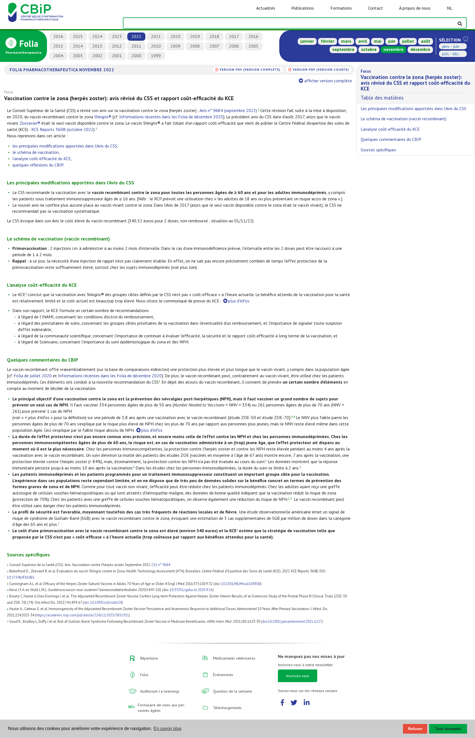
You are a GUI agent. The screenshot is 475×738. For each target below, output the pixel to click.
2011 (136, 46)
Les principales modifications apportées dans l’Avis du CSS (413, 108)
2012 (117, 46)
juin (391, 41)
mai (377, 41)
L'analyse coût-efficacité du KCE (390, 129)
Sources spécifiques (378, 149)
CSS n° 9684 (160, 564)
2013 (97, 46)
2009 (175, 46)
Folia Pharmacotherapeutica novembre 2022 (62, 69)
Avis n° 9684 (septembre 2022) (228, 110)
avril (362, 41)
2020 (175, 36)
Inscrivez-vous (297, 675)
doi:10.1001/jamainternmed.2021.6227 (292, 621)
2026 (58, 36)
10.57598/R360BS (20, 577)
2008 (195, 46)
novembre (393, 49)
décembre (420, 49)
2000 (136, 55)
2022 (136, 36)
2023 (117, 36)
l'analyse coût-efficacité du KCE (41, 158)
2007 (214, 46)
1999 (156, 55)
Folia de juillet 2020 (33, 375)
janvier (307, 41)
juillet (408, 41)
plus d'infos (238, 301)
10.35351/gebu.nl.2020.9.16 (191, 589)
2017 (234, 36)
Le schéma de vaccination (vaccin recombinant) (403, 118)
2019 (195, 36)
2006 (234, 46)
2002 (97, 55)
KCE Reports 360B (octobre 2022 (62, 129)
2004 (58, 55)
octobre (369, 49)
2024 (97, 36)
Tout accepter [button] (448, 728)
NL (449, 8)
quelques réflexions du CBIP (37, 165)
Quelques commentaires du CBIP (391, 139)
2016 (253, 36)
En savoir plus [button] (167, 728)
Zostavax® (30, 123)
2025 (78, 36)
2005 (253, 46)
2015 (58, 46)
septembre (343, 49)
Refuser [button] (415, 728)
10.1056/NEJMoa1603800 (240, 583)
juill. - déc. (451, 53)
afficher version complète (328, 80)
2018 (214, 36)
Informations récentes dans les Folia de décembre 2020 (171, 116)
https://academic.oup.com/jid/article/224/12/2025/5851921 (82, 615)
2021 (156, 36)
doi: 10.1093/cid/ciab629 (103, 602)
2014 (78, 46)
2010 (156, 46)
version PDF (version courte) (321, 69)
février (327, 41)
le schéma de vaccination (35, 152)
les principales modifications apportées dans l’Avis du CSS (64, 146)
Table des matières (415, 85)
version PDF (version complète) (250, 69)
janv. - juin (450, 46)
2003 (78, 55)
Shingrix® (102, 116)
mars (346, 41)
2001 (117, 55)
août (425, 41)
